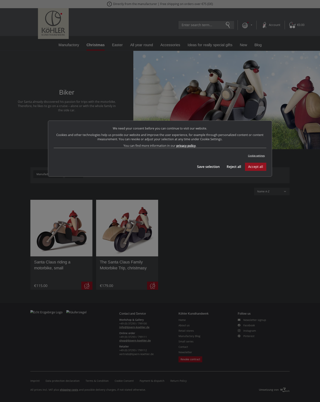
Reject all (234, 166)
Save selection (208, 166)
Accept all (255, 166)
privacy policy (186, 146)
